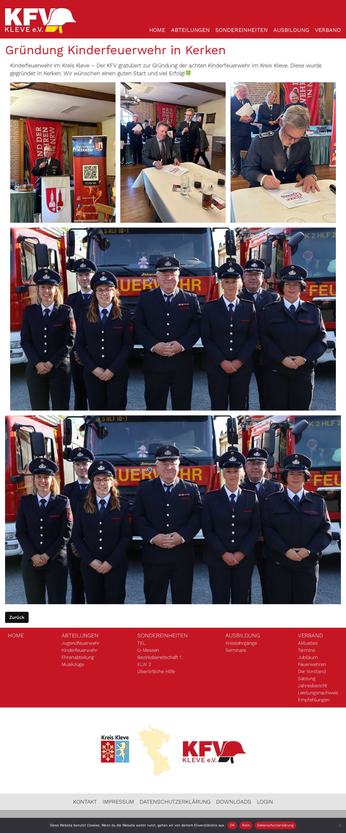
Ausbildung (291, 30)
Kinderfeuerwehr (79, 650)
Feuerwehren (312, 664)
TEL (141, 643)
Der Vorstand (312, 671)
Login (265, 802)
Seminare (235, 650)
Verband (328, 30)
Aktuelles (308, 643)
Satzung (306, 678)
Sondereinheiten (241, 30)
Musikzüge (73, 664)
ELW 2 (144, 664)
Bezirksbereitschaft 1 (159, 657)
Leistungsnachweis (318, 693)
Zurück (17, 617)
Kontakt (85, 802)
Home (157, 30)
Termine (306, 650)
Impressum (118, 802)
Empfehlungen (314, 700)
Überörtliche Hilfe (156, 671)
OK (232, 825)
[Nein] (339, 825)
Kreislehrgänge (241, 643)
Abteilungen (190, 30)
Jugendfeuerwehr (81, 643)
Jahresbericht (312, 685)
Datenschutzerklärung (175, 802)
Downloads (233, 802)
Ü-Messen (148, 650)
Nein (246, 825)
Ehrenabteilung (78, 657)
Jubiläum (308, 657)
